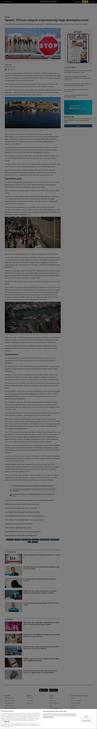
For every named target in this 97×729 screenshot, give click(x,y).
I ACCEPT (86, 716)
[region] (48, 719)
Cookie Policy (7, 721)
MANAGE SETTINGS (86, 720)
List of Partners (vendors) (48, 717)
